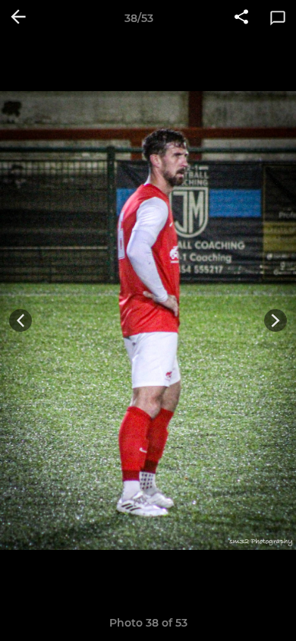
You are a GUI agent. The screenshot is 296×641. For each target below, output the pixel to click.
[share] (241, 18)
